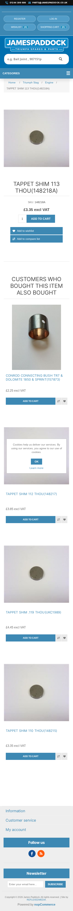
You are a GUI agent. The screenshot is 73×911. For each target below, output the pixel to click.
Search (61, 59)
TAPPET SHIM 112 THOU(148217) (31, 494)
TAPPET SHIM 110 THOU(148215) (31, 731)
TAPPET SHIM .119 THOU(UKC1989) (33, 612)
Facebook (32, 853)
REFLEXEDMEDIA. (36, 899)
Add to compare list (28, 238)
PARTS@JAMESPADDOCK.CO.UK (50, 2)
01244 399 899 (18, 2)
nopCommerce (44, 904)
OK (37, 461)
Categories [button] (11, 73)
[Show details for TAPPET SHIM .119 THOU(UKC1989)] (36, 574)
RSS (41, 853)
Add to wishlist (25, 230)
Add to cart (41, 218)
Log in (53, 19)
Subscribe (55, 884)
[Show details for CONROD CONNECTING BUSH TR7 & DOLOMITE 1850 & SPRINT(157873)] (36, 337)
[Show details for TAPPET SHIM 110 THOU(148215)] (36, 692)
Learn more (36, 467)
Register (19, 19)
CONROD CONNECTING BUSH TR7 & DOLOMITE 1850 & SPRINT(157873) (34, 377)
